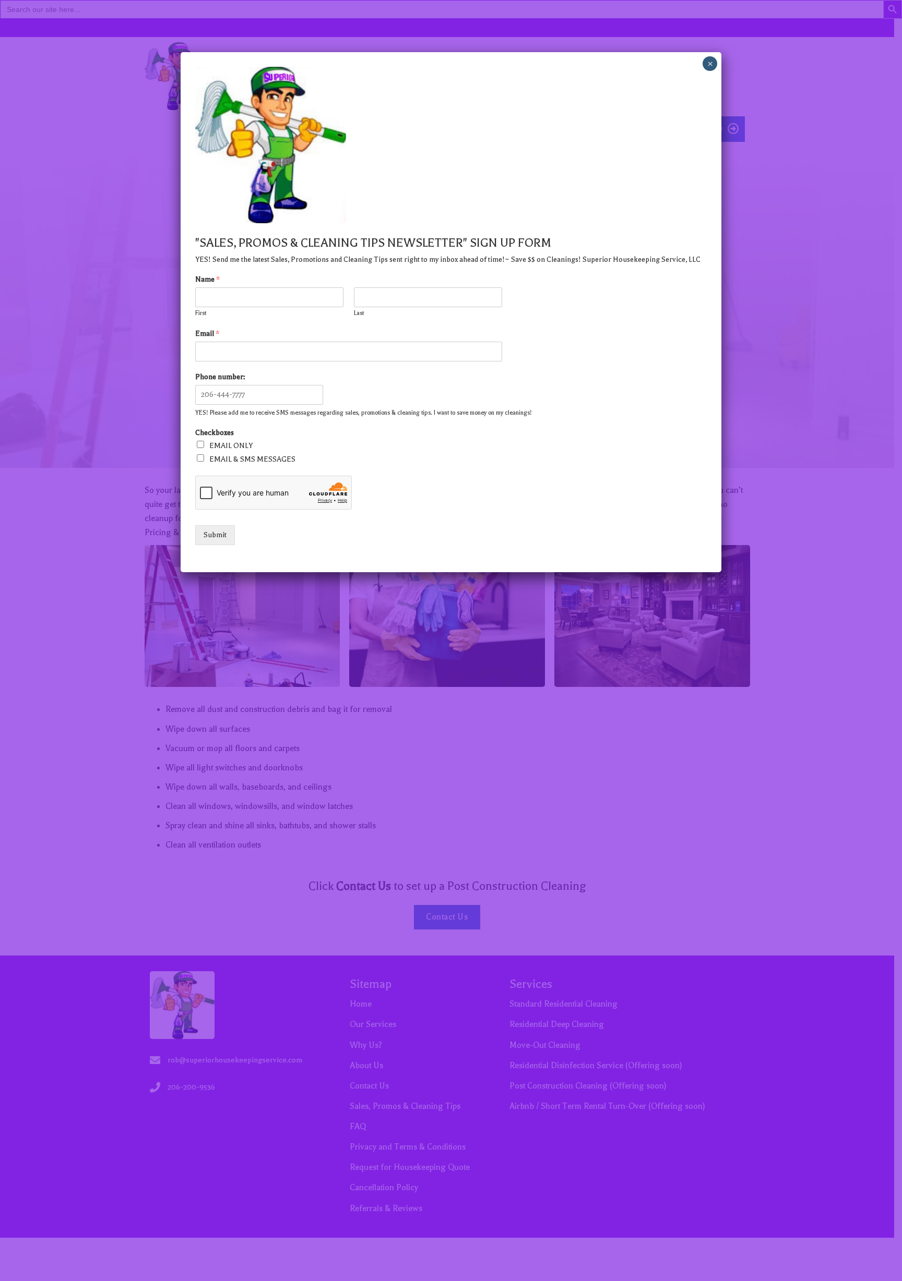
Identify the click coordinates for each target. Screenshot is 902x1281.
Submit (215, 534)
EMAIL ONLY (231, 445)
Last (359, 313)
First (200, 313)
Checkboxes (214, 432)
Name (207, 279)
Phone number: (220, 376)
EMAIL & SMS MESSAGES (252, 459)
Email (207, 333)
